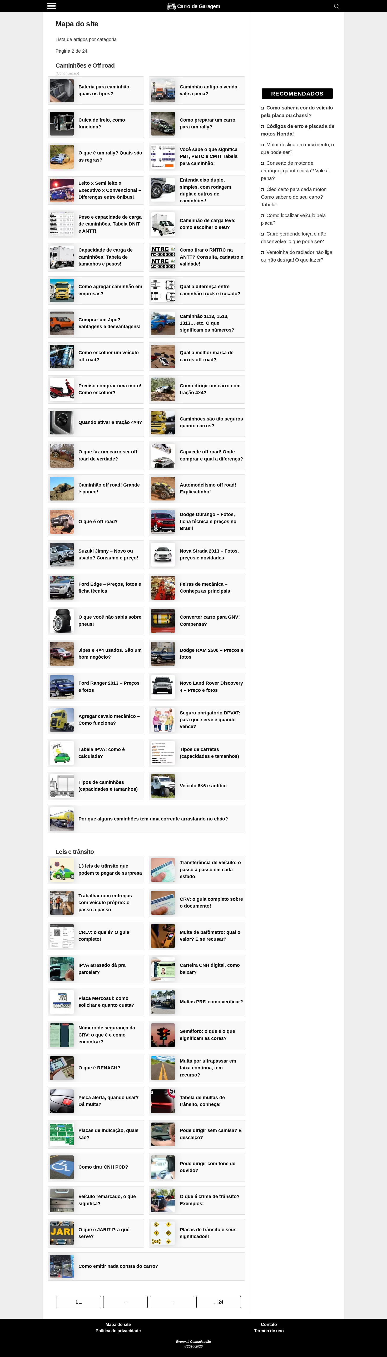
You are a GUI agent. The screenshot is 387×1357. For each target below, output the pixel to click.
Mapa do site (118, 1325)
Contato (269, 1325)
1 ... (79, 1302)
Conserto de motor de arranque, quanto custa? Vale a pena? (295, 170)
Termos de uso (269, 1331)
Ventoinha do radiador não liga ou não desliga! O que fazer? (297, 256)
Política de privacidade (118, 1331)
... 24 (218, 1302)
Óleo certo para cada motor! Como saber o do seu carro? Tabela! (294, 196)
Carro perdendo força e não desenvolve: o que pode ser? (293, 237)
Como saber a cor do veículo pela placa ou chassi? (297, 111)
